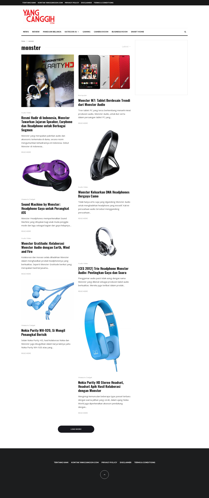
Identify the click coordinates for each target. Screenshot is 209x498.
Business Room (120, 32)
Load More (76, 429)
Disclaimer (86, 3)
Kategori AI (71, 32)
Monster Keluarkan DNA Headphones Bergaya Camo (104, 194)
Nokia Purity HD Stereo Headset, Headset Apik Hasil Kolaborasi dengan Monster (101, 386)
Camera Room (101, 32)
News (26, 32)
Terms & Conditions (103, 3)
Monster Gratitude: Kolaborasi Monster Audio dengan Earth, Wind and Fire (45, 247)
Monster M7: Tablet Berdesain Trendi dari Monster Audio (104, 102)
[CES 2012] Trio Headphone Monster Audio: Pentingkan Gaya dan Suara (103, 270)
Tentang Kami (29, 3)
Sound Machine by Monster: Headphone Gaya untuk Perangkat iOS (45, 208)
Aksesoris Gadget (28, 199)
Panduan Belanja (52, 32)
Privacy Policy (72, 3)
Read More (26, 152)
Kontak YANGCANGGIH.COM (50, 3)
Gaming (86, 32)
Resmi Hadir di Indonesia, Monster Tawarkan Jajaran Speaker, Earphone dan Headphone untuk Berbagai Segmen (46, 124)
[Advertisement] (161, 69)
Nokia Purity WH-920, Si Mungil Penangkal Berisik (43, 332)
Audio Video (26, 113)
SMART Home (137, 32)
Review (36, 32)
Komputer (82, 95)
